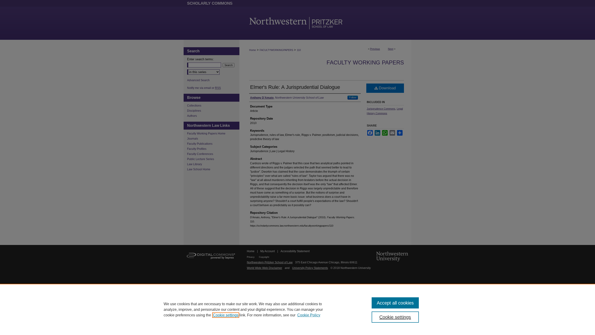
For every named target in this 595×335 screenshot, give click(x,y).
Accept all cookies (395, 302)
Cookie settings (225, 315)
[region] (297, 309)
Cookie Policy (308, 315)
